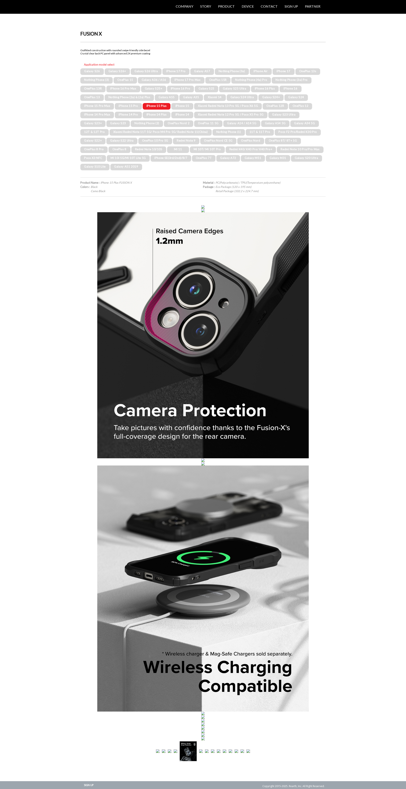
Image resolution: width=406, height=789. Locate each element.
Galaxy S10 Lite (95, 166)
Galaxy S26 (92, 71)
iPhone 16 (290, 88)
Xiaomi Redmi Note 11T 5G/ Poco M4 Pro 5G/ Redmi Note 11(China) (160, 132)
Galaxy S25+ (153, 88)
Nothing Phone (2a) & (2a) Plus (129, 97)
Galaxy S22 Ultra (122, 140)
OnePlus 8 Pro (94, 149)
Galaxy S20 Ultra (306, 158)
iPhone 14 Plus (157, 114)
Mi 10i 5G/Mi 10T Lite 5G (128, 158)
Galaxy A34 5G (304, 123)
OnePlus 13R (93, 88)
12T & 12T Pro (94, 132)
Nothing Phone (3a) (232, 71)
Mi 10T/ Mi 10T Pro (207, 149)
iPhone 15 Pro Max (97, 105)
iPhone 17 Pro (176, 71)
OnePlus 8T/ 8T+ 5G (283, 140)
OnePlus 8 (119, 149)
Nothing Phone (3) (96, 79)
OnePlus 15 (125, 79)
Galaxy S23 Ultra (284, 114)
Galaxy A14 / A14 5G (241, 123)
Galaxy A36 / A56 (154, 79)
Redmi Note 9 (186, 140)
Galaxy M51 (253, 158)
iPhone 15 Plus (157, 105)
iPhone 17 (283, 71)
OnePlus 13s (307, 71)
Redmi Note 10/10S (148, 149)
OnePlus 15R (218, 79)
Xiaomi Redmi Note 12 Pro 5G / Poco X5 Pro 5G (231, 114)
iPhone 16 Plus (265, 88)
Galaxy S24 (296, 97)
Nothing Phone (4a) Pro (251, 79)
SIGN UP (89, 785)
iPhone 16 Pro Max (123, 88)
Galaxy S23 (118, 123)
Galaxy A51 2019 (126, 166)
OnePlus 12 (301, 105)
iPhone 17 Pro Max (187, 79)
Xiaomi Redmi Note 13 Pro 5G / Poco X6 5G (228, 105)
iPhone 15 (182, 105)
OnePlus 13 (92, 97)
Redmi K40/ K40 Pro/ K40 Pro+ (250, 149)
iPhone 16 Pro (180, 88)
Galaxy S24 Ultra (242, 97)
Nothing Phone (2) (146, 123)
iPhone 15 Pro (128, 105)
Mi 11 (178, 149)
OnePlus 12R (275, 105)
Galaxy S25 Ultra (234, 88)
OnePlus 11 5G (208, 123)
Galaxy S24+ (271, 97)
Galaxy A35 (191, 97)
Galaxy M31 (278, 158)
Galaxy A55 (167, 97)
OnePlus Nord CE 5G (218, 140)
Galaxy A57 (202, 71)
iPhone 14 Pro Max (97, 114)
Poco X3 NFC (93, 158)
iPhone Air (261, 71)
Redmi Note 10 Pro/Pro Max (300, 149)
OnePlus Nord (250, 140)
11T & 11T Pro (260, 132)
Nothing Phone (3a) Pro (292, 79)
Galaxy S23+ (93, 123)
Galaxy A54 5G (275, 123)
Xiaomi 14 (215, 97)
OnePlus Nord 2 (178, 123)
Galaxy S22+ (93, 140)
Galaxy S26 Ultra (146, 71)
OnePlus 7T (204, 158)
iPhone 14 (182, 114)
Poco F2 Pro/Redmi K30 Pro (297, 132)
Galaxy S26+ (117, 71)
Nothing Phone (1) (228, 132)
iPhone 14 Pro (128, 114)
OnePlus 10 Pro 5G (155, 140)
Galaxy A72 (228, 158)
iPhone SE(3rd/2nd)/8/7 (170, 158)
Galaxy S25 (206, 88)
